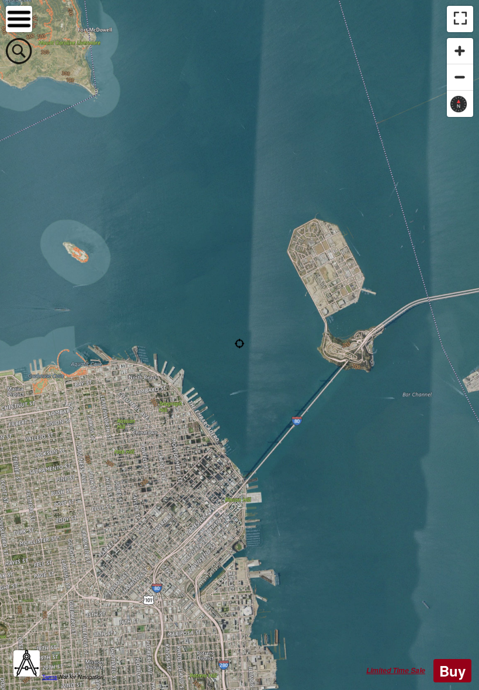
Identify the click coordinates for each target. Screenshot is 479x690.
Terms (49, 676)
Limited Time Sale (395, 670)
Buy (452, 671)
